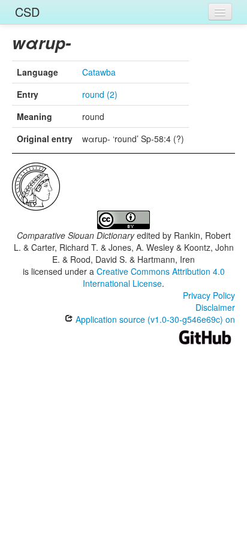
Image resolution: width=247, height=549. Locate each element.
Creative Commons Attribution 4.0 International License (154, 277)
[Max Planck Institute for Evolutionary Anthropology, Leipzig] (36, 185)
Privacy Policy (209, 295)
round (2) (100, 94)
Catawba (99, 72)
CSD (27, 11)
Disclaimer (215, 307)
